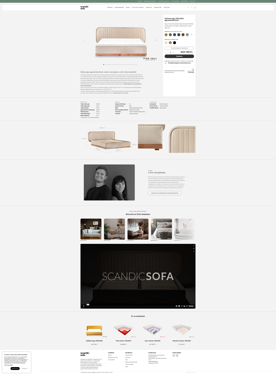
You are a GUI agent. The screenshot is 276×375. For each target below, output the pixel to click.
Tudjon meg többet (8, 365)
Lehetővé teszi (15, 368)
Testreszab (24, 368)
